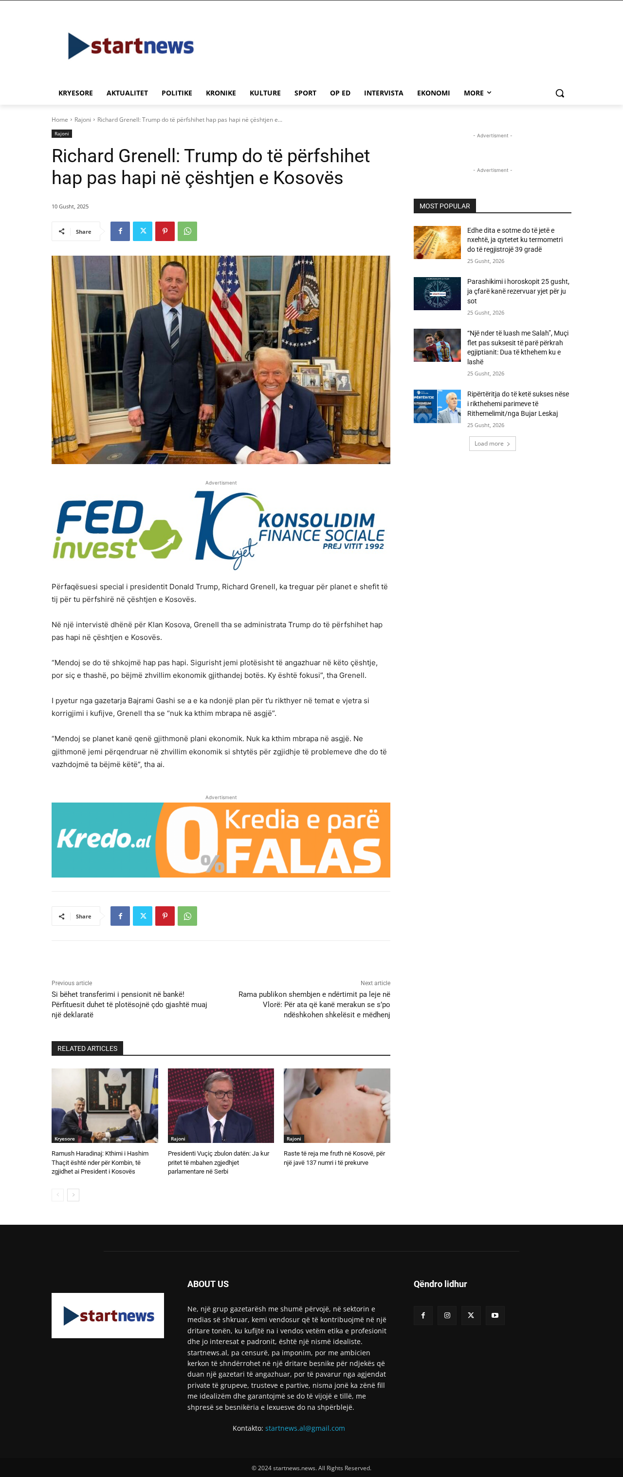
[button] (559, 93)
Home (60, 119)
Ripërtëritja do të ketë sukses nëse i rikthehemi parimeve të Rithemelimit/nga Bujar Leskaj (518, 403)
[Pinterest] (165, 231)
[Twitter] (142, 231)
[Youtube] (495, 1315)
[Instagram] (447, 1315)
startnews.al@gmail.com (305, 1428)
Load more (489, 443)
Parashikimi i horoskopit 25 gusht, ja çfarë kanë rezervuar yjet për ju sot (518, 291)
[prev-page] (58, 1195)
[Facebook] (120, 231)
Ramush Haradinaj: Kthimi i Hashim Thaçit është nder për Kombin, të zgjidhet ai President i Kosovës (100, 1162)
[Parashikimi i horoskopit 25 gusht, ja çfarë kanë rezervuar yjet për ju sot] (437, 293)
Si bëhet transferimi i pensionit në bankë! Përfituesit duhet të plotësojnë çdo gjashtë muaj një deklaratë (129, 1004)
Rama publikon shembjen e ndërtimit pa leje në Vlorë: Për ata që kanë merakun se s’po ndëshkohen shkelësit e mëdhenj (314, 1004)
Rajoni (82, 119)
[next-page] (73, 1195)
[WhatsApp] (187, 231)
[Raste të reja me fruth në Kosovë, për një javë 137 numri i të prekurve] (337, 1105)
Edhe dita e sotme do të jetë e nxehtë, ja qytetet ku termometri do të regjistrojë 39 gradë (515, 239)
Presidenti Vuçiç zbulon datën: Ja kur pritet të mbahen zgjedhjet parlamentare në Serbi (218, 1162)
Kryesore (65, 1138)
